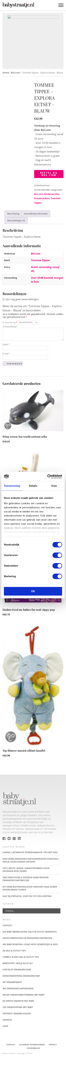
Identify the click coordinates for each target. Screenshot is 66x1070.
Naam (6, 344)
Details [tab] (33, 485)
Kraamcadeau (42, 198)
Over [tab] (54, 485)
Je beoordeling (10, 326)
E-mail (6, 353)
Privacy (53, 1044)
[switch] (57, 555)
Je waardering (10, 322)
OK (33, 591)
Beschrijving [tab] (13, 213)
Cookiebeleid (33, 1048)
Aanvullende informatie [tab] (35, 213)
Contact (10, 1044)
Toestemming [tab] (12, 485)
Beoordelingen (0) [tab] (16, 220)
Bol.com (15, 72)
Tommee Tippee (40, 260)
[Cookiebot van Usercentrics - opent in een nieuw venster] (47, 476)
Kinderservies (51, 194)
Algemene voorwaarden (32, 1044)
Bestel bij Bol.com (49, 174)
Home (6, 72)
